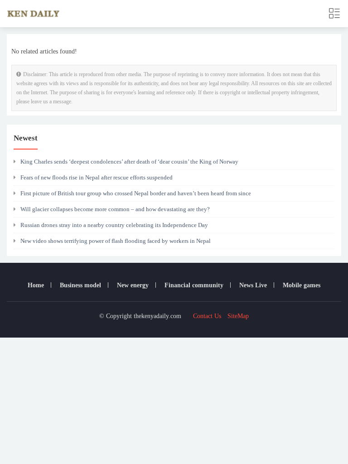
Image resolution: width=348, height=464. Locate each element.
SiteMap (238, 316)
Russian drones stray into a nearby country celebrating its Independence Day (114, 225)
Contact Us (207, 316)
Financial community (193, 285)
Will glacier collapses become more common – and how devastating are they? (115, 209)
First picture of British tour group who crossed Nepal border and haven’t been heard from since (135, 193)
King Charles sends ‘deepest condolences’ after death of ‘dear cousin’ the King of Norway (129, 161)
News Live (253, 285)
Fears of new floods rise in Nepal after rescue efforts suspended (96, 177)
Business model (80, 285)
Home (36, 285)
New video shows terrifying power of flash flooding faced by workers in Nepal (115, 240)
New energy (133, 285)
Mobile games (301, 285)
